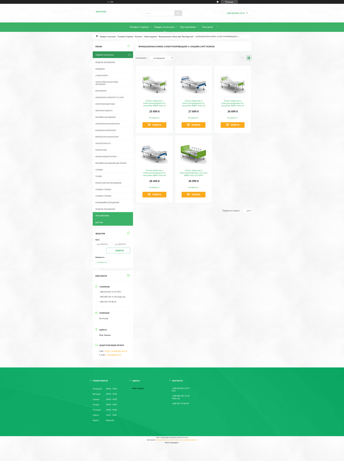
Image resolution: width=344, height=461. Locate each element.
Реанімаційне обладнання (107, 202)
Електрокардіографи (105, 104)
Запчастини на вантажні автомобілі (106, 83)
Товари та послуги (164, 26)
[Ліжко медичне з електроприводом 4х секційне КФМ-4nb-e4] (154, 153)
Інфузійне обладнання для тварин (110, 163)
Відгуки (99, 222)
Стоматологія (101, 75)
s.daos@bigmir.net (113, 355)
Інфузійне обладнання (105, 117)
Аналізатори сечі (103, 143)
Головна (99, 170)
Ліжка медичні (150, 36)
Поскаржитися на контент (165, 440)
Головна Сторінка (125, 36)
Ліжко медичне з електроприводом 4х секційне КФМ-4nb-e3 (232, 103)
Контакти (207, 26)
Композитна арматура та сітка (109, 97)
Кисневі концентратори (106, 157)
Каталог (138, 36)
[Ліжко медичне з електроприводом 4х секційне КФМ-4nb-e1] (154, 83)
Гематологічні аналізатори (107, 124)
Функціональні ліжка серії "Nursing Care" (176, 36)
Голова (98, 176)
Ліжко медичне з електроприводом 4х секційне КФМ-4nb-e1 (154, 103)
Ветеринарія (100, 91)
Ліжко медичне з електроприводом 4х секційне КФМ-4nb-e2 (193, 103)
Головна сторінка (139, 26)
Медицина (100, 69)
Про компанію (188, 26)
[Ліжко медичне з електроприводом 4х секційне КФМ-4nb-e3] (233, 83)
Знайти (119, 250)
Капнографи (101, 150)
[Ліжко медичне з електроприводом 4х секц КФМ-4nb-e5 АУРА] (193, 153)
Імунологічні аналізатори (106, 137)
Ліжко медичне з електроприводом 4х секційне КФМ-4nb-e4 (154, 172)
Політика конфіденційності (187, 440)
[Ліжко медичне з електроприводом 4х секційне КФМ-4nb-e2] (193, 83)
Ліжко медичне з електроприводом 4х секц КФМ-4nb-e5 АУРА (193, 172)
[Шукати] (178, 13)
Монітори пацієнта (103, 111)
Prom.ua (185, 437)
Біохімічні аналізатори (105, 130)
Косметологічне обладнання (108, 183)
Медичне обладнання (105, 62)
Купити (157, 125)
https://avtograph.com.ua (116, 351)
